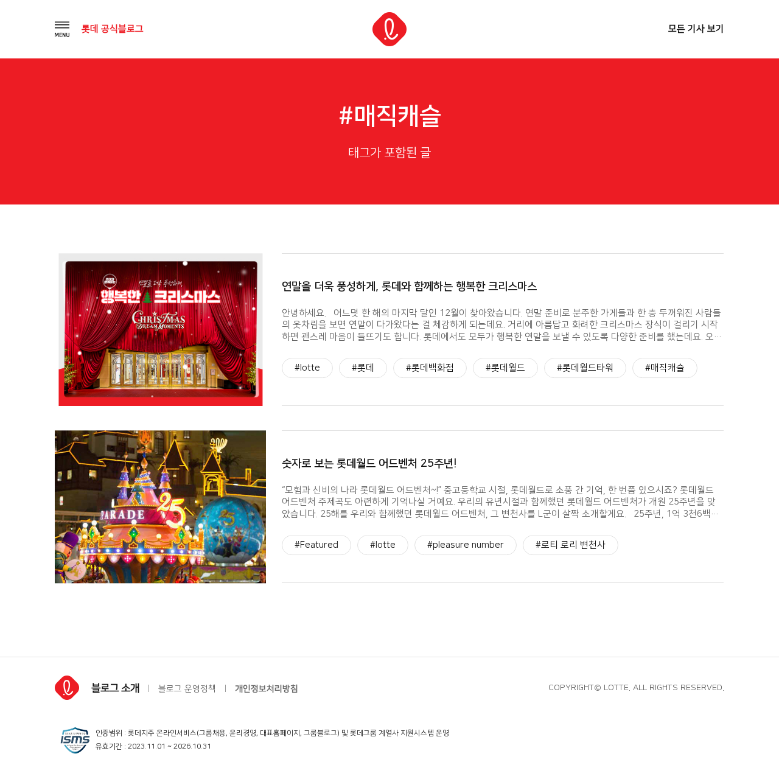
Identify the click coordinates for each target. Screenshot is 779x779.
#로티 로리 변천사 (571, 545)
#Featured (316, 545)
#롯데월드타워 (585, 368)
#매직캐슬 (665, 368)
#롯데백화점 (430, 368)
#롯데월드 (505, 368)
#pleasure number (465, 545)
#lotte (307, 368)
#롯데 (363, 368)
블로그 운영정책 (187, 689)
